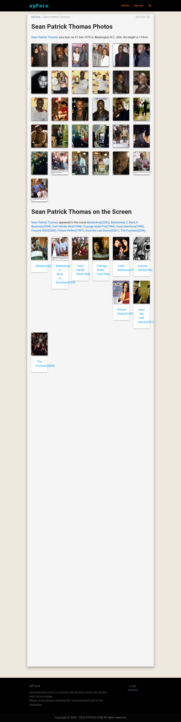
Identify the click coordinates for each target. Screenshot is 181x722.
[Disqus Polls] (90, 422)
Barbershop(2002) (98, 222)
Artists (125, 5)
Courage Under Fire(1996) (99, 226)
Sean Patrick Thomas (44, 37)
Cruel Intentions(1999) (130, 226)
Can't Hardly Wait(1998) (67, 226)
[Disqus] (90, 515)
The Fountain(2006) (133, 230)
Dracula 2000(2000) (43, 230)
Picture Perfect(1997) (71, 230)
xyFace (35, 17)
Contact (133, 690)
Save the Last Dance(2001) (102, 230)
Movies (138, 5)
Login (132, 686)
